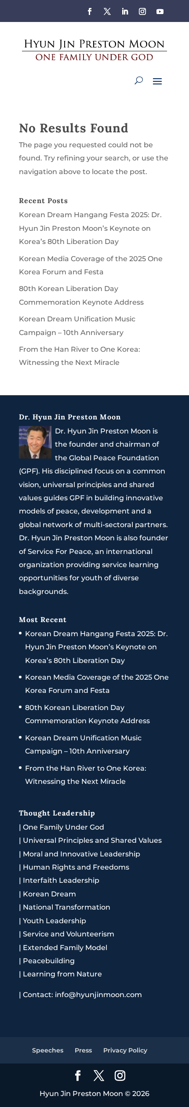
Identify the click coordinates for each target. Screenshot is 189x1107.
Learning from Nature (62, 974)
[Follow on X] (107, 11)
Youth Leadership (54, 921)
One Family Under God (63, 827)
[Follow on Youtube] (160, 11)
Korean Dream (49, 894)
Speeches (47, 1050)
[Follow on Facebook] (90, 11)
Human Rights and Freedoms (76, 867)
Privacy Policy (125, 1050)
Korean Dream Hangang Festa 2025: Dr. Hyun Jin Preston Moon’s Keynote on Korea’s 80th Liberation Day (90, 228)
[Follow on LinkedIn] (125, 11)
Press (83, 1050)
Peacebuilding (49, 961)
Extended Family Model (65, 947)
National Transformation (66, 907)
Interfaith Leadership (61, 880)
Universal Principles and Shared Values (92, 840)
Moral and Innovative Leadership (81, 854)
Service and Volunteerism (68, 934)
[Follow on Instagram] (142, 11)
